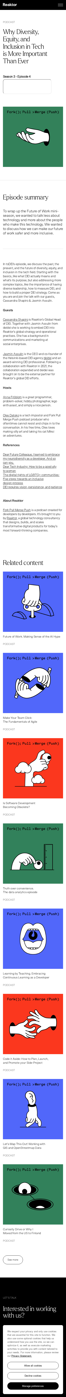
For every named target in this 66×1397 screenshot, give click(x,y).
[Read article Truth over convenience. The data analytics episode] (33, 862)
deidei (48, 358)
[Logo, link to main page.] (10, 5)
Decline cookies (33, 1375)
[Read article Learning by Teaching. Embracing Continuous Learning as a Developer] (33, 947)
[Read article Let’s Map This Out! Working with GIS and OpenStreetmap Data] (33, 1118)
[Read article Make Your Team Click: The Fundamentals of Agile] (33, 692)
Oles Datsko (11, 415)
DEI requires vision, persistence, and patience (32, 487)
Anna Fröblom (12, 397)
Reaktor (12, 518)
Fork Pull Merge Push (17, 510)
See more (13, 1260)
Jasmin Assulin (13, 354)
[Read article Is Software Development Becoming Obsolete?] (33, 777)
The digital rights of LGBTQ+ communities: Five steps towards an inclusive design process (31, 479)
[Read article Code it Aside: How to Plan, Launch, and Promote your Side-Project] (33, 1033)
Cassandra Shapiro (15, 319)
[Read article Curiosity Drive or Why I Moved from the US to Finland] (33, 1203)
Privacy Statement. (21, 1355)
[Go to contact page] (42, 1315)
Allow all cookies (33, 1365)
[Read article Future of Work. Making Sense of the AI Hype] (33, 609)
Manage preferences (33, 1386)
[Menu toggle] (60, 5)
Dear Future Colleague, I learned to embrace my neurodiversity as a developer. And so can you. (31, 458)
